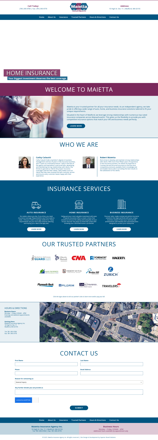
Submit (79, 408)
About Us (52, 17)
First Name (19, 360)
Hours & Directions (98, 17)
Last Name (84, 360)
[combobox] (79, 382)
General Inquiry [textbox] (21, 382)
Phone (17, 369)
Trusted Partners (78, 17)
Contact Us (114, 17)
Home (41, 17)
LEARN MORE (36, 229)
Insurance (63, 17)
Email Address (85, 369)
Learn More (76, 126)
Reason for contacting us (24, 379)
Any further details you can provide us (29, 388)
